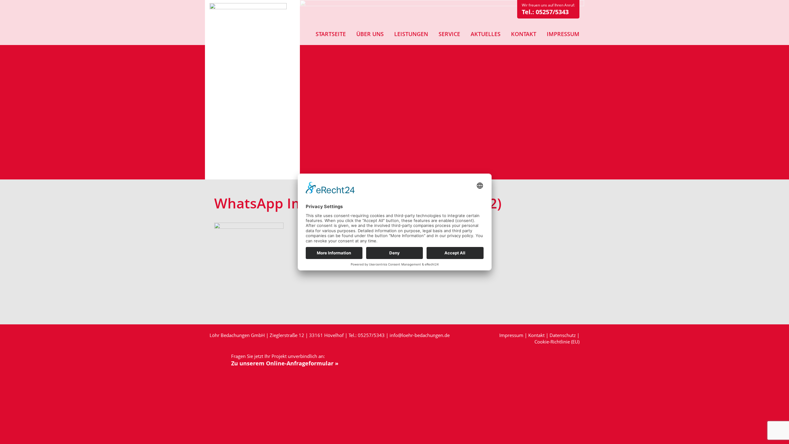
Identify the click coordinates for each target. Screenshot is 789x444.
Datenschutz (563, 335)
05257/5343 (552, 12)
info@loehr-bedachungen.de (420, 335)
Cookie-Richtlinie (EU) (556, 342)
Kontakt (536, 335)
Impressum (511, 335)
